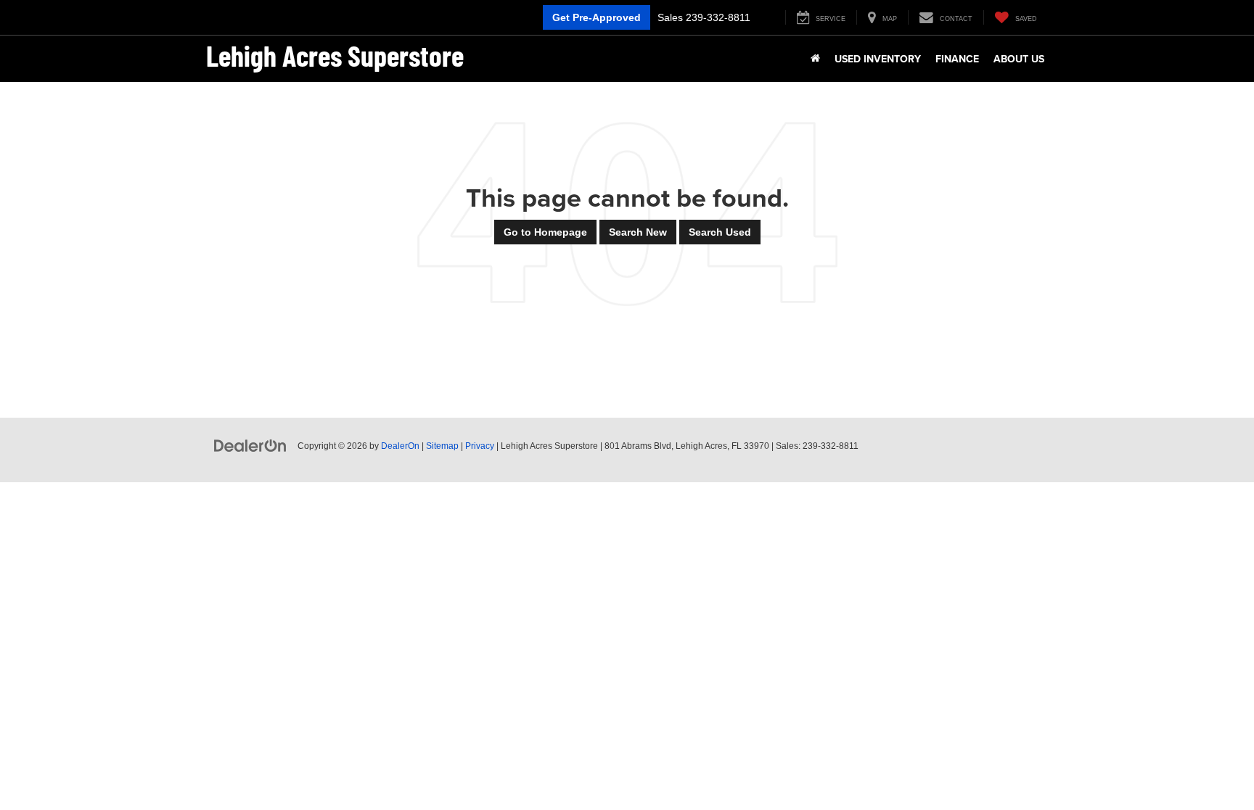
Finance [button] (957, 58)
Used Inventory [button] (878, 58)
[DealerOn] (250, 445)
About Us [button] (1018, 58)
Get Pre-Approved (596, 17)
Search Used (720, 232)
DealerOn (400, 446)
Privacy (479, 446)
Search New (638, 232)
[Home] (815, 59)
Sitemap (442, 446)
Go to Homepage (545, 232)
